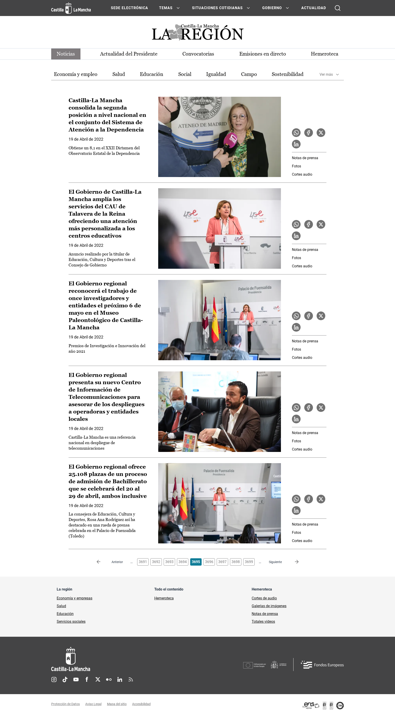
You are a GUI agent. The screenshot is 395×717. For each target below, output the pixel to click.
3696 (209, 562)
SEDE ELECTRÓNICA (129, 8)
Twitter (97, 679)
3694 (183, 562)
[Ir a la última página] (293, 562)
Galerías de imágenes (269, 606)
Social (184, 74)
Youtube (75, 679)
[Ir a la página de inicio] (71, 8)
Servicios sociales (71, 621)
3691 (143, 562)
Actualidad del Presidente (128, 54)
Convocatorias (198, 54)
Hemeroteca (324, 54)
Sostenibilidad (288, 74)
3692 (156, 562)
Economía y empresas (74, 598)
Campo (249, 74)
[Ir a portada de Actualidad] (197, 34)
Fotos (296, 166)
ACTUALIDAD (313, 8)
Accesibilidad (141, 704)
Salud (118, 74)
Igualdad (216, 74)
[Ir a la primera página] (102, 562)
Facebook (86, 679)
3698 (236, 562)
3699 (249, 562)
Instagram (53, 679)
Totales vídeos (263, 621)
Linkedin (119, 679)
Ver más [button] (326, 74)
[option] (75, 74)
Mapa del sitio (117, 704)
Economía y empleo (75, 74)
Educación (151, 74)
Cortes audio (302, 174)
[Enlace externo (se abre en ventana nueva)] (323, 705)
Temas (166, 8)
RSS (130, 679)
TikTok (64, 679)
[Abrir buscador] (337, 8)
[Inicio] (113, 659)
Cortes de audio (264, 598)
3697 (222, 562)
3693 (169, 562)
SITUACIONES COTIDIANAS (217, 8)
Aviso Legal (93, 704)
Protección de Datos (65, 704)
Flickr (108, 679)
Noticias (66, 54)
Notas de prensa (305, 158)
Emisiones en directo (262, 54)
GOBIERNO (272, 8)
